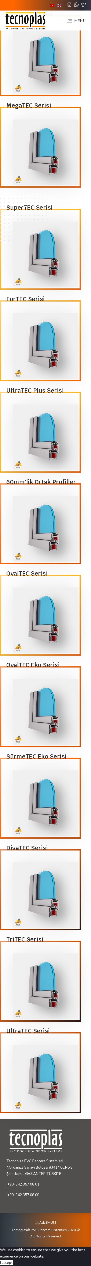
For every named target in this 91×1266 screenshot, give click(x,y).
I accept (6, 1262)
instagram (69, 5)
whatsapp (76, 5)
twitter (83, 5)
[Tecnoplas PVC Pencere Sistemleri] (25, 20)
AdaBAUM (47, 1222)
